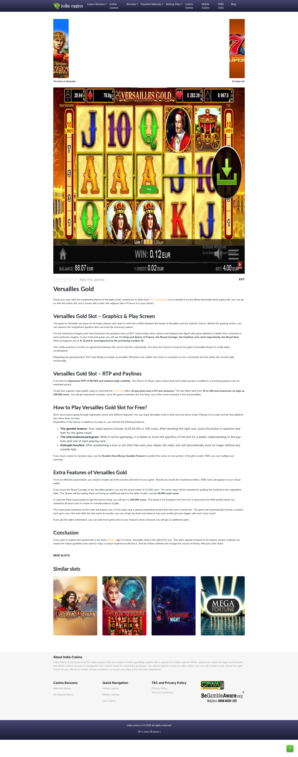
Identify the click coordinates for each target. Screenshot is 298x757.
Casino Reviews (96, 4)
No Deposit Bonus (63, 694)
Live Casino (108, 700)
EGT (242, 279)
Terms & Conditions (162, 692)
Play (149, 189)
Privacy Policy (159, 688)
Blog (233, 4)
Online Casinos (114, 6)
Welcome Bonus (62, 688)
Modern (111, 539)
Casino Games (189, 6)
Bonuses (131, 4)
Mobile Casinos (110, 694)
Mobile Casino (205, 6)
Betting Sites (173, 4)
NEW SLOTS (61, 555)
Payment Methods (151, 4)
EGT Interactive (158, 299)
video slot (118, 390)
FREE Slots (221, 6)
